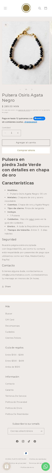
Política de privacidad (17, 463)
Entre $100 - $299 (14, 355)
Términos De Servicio (16, 396)
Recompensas (12, 326)
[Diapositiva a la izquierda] (20, 89)
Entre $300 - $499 (14, 361)
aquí (31, 219)
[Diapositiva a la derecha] (32, 89)
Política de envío (27, 467)
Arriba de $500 (12, 367)
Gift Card (9, 319)
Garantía (9, 390)
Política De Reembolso (17, 414)
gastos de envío (24, 110)
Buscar (8, 313)
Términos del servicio (37, 463)
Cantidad (6, 128)
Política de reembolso (37, 459)
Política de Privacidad (16, 402)
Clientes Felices (13, 338)
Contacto (10, 384)
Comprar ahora (26, 150)
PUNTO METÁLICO (19, 459)
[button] (5, 8)
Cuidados (10, 332)
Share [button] (8, 286)
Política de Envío (13, 408)
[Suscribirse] (41, 431)
